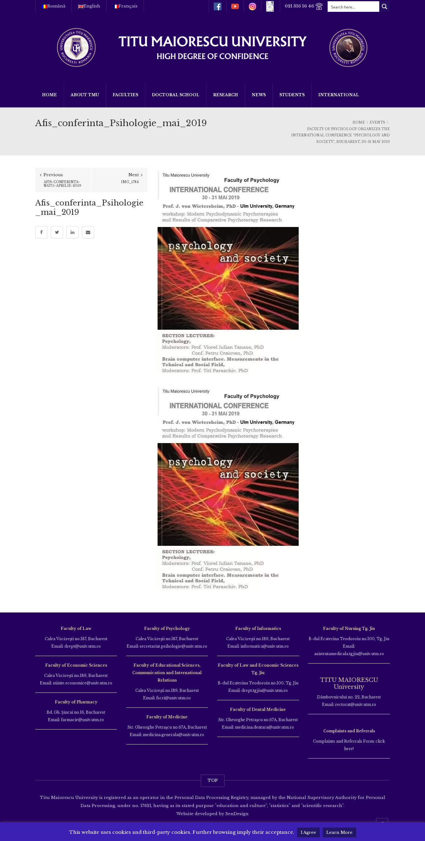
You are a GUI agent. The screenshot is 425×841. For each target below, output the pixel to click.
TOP (213, 780)
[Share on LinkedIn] (72, 232)
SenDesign (236, 813)
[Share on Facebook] (41, 232)
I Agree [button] (308, 832)
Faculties (125, 94)
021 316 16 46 (300, 6)
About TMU (85, 94)
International (338, 94)
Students (292, 94)
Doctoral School (175, 94)
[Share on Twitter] (57, 232)
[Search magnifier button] (384, 6)
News (259, 94)
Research (225, 94)
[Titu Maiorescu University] (212, 46)
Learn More (339, 832)
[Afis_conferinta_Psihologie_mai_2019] (228, 271)
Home (49, 94)
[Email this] (88, 232)
